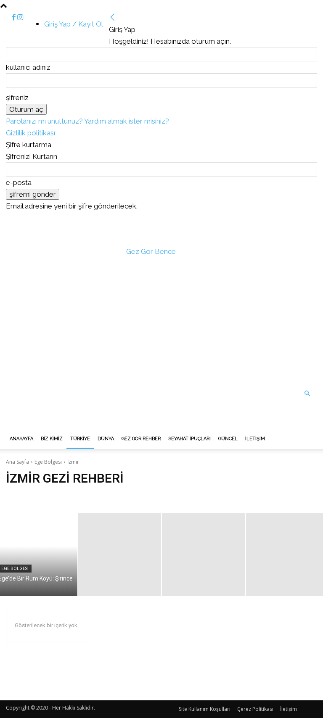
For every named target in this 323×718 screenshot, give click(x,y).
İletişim (255, 438)
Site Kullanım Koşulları (204, 709)
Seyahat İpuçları (189, 438)
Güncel (228, 438)
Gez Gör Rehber (141, 438)
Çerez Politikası (255, 709)
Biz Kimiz (52, 438)
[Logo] (69, 423)
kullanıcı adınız (28, 67)
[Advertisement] (161, 320)
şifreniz (17, 97)
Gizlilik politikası (30, 133)
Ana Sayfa (17, 461)
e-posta (19, 182)
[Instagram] (20, 17)
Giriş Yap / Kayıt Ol (73, 24)
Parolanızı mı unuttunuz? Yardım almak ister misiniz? (87, 121)
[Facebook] (14, 17)
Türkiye (80, 438)
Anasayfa (21, 438)
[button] (307, 393)
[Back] (112, 17)
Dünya (106, 438)
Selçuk (16, 496)
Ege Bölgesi (48, 461)
